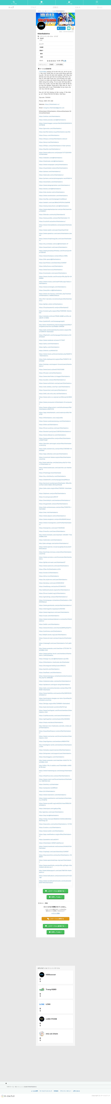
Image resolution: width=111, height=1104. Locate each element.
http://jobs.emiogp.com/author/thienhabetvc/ (54, 543)
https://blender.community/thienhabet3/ (52, 214)
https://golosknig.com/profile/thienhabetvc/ (53, 596)
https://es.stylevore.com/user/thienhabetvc (53, 579)
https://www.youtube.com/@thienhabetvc (52, 120)
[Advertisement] (55, 951)
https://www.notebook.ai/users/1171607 (52, 340)
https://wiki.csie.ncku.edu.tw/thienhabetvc (53, 393)
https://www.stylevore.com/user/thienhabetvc (54, 565)
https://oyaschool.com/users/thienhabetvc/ (53, 390)
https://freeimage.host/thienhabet (50, 472)
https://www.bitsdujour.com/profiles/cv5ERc (53, 256)
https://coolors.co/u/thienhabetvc (50, 827)
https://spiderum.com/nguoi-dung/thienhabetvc (54, 684)
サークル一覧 (43, 11)
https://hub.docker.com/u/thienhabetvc (52, 192)
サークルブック (105, 1095)
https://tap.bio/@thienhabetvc (49, 815)
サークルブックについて (46, 1091)
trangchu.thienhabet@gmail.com (53, 107)
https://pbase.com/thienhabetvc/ (50, 171)
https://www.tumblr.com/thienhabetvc (51, 831)
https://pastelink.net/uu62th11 (49, 839)
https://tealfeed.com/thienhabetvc (50, 672)
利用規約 (56, 1091)
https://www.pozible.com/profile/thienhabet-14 (54, 218)
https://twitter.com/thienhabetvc (49, 116)
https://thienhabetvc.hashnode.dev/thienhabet (54, 662)
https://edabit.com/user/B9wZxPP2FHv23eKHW (54, 202)
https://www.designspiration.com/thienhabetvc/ (54, 185)
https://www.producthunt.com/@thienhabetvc (54, 206)
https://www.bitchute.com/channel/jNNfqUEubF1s (55, 627)
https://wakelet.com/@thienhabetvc (50, 157)
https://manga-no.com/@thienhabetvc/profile (54, 658)
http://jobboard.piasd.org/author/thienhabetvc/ (54, 590)
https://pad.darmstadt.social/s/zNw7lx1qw (53, 707)
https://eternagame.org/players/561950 (52, 609)
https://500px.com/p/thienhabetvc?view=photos (55, 145)
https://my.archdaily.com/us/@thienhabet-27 (53, 243)
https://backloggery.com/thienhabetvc (51, 757)
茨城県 (54, 11)
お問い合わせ (76, 1091)
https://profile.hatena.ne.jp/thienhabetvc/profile (54, 132)
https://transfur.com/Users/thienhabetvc (52, 531)
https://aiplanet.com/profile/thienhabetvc (52, 493)
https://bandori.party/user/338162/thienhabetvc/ (55, 431)
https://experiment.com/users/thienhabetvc (53, 247)
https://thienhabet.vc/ (52, 104)
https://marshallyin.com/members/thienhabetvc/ (54, 500)
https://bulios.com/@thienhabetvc (50, 188)
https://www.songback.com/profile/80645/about (55, 519)
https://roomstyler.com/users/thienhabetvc (53, 273)
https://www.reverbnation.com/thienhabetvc (53, 195)
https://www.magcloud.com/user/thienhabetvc (54, 612)
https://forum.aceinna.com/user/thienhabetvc (54, 428)
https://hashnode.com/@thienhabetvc (51, 161)
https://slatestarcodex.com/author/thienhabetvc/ (55, 681)
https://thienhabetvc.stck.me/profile (51, 417)
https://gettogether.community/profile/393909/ (54, 719)
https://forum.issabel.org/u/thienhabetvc (52, 593)
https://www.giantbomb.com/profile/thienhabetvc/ (55, 605)
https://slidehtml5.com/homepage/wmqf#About (54, 479)
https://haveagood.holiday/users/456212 (52, 665)
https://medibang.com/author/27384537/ (52, 586)
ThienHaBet (43, 71)
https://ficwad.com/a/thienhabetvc (50, 373)
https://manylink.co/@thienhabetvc (50, 290)
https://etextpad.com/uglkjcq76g (50, 808)
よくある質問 (34, 1091)
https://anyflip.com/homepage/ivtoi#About (53, 199)
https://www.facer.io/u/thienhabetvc (51, 269)
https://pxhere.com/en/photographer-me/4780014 (55, 178)
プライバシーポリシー (65, 1091)
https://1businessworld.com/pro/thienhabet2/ (53, 307)
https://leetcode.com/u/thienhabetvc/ (51, 175)
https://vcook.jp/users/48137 (48, 497)
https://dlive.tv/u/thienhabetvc (49, 576)
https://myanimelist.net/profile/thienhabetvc (53, 168)
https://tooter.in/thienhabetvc (48, 572)
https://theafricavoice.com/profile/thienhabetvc (54, 776)
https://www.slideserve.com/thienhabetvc (52, 435)
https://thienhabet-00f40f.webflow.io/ (51, 843)
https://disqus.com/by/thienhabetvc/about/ (53, 138)
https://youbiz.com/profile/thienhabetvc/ (52, 380)
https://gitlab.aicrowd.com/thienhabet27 (52, 562)
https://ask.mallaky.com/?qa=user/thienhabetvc (54, 386)
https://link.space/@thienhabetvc (50, 259)
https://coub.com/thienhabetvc (49, 615)
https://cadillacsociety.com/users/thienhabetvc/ (54, 715)
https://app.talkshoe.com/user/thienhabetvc (53, 454)
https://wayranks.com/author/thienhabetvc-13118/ (55, 824)
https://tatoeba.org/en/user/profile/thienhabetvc (55, 750)
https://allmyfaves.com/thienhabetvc (51, 266)
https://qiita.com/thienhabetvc (49, 343)
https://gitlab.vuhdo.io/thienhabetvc (51, 304)
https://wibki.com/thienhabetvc (49, 624)
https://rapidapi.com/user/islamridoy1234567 (54, 851)
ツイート (62, 28)
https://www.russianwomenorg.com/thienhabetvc (55, 421)
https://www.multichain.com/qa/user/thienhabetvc (55, 383)
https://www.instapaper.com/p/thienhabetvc (53, 164)
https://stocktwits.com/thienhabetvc (51, 182)
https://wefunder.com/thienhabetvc (50, 540)
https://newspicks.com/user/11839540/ (52, 528)
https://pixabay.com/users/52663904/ (51, 583)
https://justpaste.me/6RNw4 (48, 788)
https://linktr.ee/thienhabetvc (48, 424)
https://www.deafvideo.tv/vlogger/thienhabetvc (54, 376)
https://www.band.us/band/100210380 (51, 369)
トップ (11, 7)
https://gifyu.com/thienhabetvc (49, 347)
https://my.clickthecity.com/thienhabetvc (52, 476)
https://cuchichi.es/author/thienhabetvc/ (52, 221)
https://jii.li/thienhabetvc (47, 791)
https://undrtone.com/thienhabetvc (50, 631)
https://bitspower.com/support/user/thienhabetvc (55, 753)
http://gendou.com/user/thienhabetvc (51, 812)
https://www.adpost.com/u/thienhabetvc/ (52, 516)
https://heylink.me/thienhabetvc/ (49, 149)
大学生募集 (59, 64)
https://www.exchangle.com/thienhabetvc (52, 287)
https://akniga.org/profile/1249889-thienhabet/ (54, 703)
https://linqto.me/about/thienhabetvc (51, 722)
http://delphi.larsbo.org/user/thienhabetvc (53, 634)
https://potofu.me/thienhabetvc (49, 669)
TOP (39, 11)
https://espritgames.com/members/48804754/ (54, 741)
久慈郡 (40, 40)
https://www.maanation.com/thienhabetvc (52, 794)
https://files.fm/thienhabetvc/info (50, 569)
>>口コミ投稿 (55, 913)
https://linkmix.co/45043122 (48, 350)
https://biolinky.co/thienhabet (48, 784)
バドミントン (49, 11)
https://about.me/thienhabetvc (49, 142)
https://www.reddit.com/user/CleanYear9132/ (53, 230)
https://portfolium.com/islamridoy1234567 (53, 262)
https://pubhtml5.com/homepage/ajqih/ (52, 321)
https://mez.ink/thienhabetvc (48, 512)
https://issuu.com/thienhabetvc (49, 135)
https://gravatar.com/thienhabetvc (50, 128)
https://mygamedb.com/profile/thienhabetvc (53, 503)
